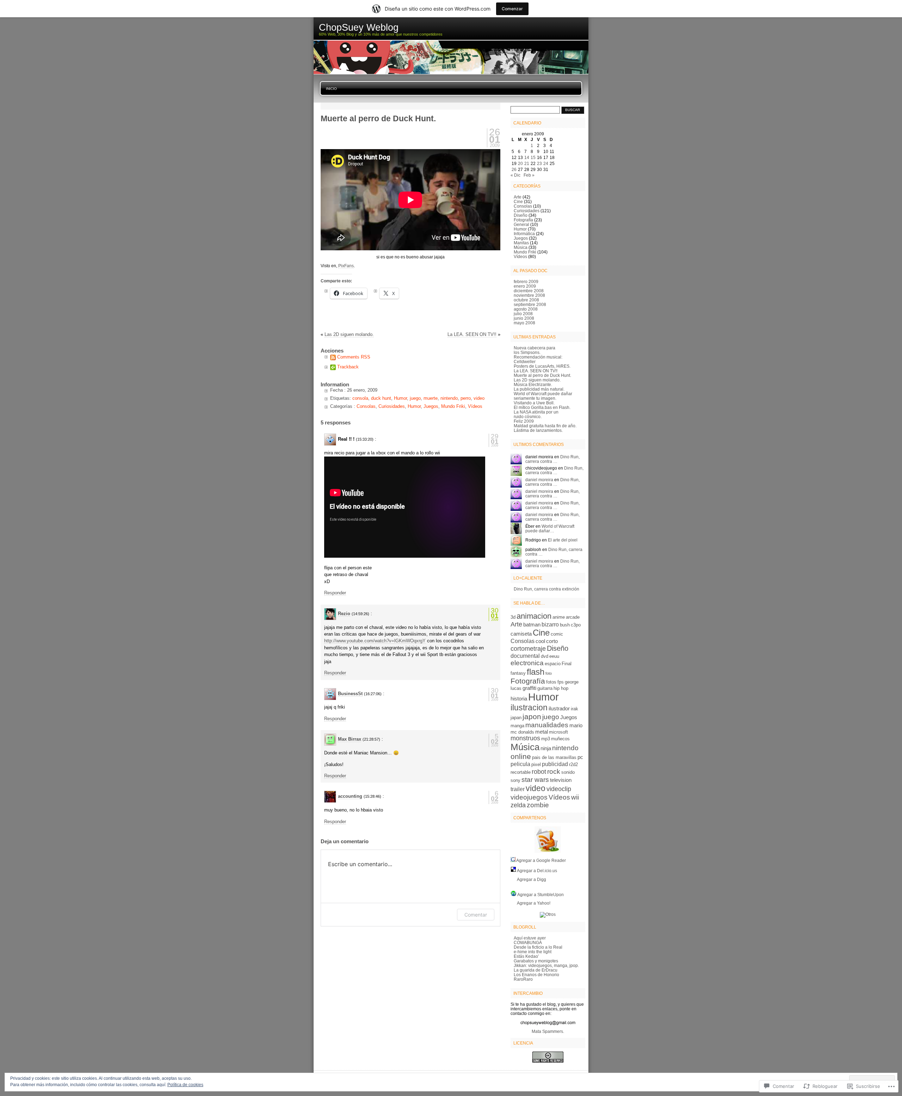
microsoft (558, 732)
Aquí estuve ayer (530, 938)
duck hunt (381, 398)
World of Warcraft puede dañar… (549, 528)
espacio (553, 663)
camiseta (521, 634)
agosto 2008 (526, 309)
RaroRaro (523, 979)
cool (540, 641)
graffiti (529, 688)
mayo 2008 (524, 322)
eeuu (554, 656)
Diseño (520, 215)
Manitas (521, 242)
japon (532, 716)
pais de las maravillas (554, 757)
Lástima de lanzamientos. (538, 430)
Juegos (431, 406)
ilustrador (559, 708)
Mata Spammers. (548, 1031)
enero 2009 (525, 286)
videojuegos (529, 797)
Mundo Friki (453, 406)
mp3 (545, 738)
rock (553, 771)
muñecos (560, 738)
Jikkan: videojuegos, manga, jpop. (546, 965)
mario (575, 725)
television (561, 780)
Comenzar (512, 8)
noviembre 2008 (529, 295)
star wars (535, 779)
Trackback (348, 366)
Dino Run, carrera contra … (552, 459)
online (521, 756)
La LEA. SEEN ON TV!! (471, 334)
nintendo (449, 398)
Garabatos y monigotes (536, 961)
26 (514, 169)
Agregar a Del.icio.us (536, 870)
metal (541, 732)
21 (526, 163)
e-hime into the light (532, 951)
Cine (518, 201)
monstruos (525, 738)
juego (415, 398)
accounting (350, 796)
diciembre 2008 (529, 290)
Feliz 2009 (524, 421)
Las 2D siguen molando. (349, 334)
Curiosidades (391, 406)
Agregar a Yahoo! (533, 903)
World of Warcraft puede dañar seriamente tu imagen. (543, 395)
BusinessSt (350, 693)
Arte (517, 197)
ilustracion (529, 707)
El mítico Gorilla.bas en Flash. (542, 407)
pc (580, 757)
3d (513, 617)
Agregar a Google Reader (540, 860)
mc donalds (522, 732)
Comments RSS (353, 357)
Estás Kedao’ (526, 956)
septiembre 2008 (530, 304)
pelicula (520, 764)
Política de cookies (185, 1084)
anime (558, 617)
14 (526, 157)
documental (525, 656)
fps (560, 682)
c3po (576, 624)
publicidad (555, 764)
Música (520, 247)
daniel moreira (539, 479)
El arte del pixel (562, 540)
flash (535, 671)
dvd (544, 656)
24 (545, 163)
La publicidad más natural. (539, 389)
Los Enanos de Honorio (536, 974)
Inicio (331, 89)
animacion (534, 616)
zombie (538, 805)
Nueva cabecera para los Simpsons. (534, 350)
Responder (335, 592)
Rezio (344, 613)
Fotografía (523, 220)
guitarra (544, 688)
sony (515, 780)
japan (516, 717)
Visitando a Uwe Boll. (534, 402)
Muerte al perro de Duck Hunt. (542, 375)
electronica (527, 663)
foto (548, 673)
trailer (518, 789)
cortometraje (528, 648)
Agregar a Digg (531, 879)
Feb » (529, 175)
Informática (524, 233)
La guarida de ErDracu (535, 970)
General (521, 224)
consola (360, 398)
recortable (521, 772)
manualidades (546, 725)
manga (517, 725)
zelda (518, 805)
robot (539, 771)
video (479, 398)
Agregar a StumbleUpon (540, 894)
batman (531, 624)
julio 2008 (523, 313)
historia (519, 699)
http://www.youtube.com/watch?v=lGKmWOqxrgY (375, 640)
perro (466, 398)
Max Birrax (349, 739)
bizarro (550, 624)
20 (520, 163)
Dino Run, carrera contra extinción (546, 589)
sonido (568, 772)
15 (533, 157)
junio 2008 (524, 318)
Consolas (366, 406)
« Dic (515, 175)
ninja (545, 748)
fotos (551, 682)
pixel (536, 764)
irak (574, 708)
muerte (431, 398)
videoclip (558, 788)
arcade (573, 617)
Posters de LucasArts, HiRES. (542, 366)
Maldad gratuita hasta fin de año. (545, 425)
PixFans (346, 265)
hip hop (561, 688)
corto (552, 641)
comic (557, 634)
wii (575, 797)
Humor (400, 398)
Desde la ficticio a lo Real (538, 947)
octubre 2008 (526, 300)
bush (565, 624)
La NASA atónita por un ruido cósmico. (536, 414)
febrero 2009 (526, 281)
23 (539, 163)
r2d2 (573, 764)
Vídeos (475, 406)
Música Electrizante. (533, 384)
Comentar (475, 915)
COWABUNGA (528, 942)
